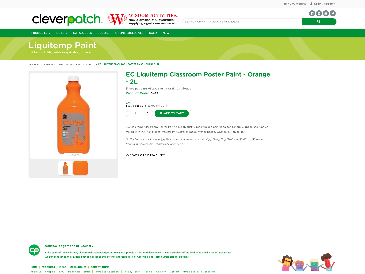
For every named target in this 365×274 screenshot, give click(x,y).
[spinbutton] (134, 113)
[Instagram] (319, 13)
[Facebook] (312, 13)
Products (39, 33)
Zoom (75, 155)
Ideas (60, 33)
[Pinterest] (333, 13)
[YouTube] (326, 13)
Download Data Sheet (147, 155)
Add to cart (173, 113)
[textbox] (242, 21)
